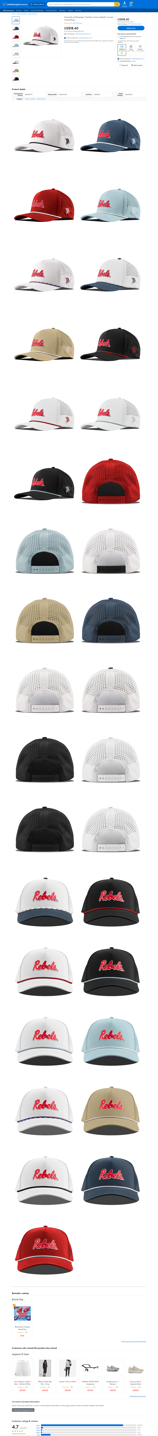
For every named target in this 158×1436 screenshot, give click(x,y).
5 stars (38, 1425)
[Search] (117, 4)
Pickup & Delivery (51, 10)
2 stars (38, 1432)
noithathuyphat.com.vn (86, 38)
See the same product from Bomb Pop (133, 1341)
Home (13, 14)
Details (134, 61)
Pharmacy (62, 10)
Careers (70, 10)
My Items (78, 10)
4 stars (38, 1427)
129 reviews (78, 23)
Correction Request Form (23, 1410)
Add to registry (138, 65)
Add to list (125, 65)
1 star (38, 1435)
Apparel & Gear (32, 14)
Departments (10, 10)
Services (18, 10)
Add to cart (131, 28)
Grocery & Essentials (37, 10)
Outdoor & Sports (22, 14)
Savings (26, 10)
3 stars (38, 1430)
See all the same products (138, 1396)
